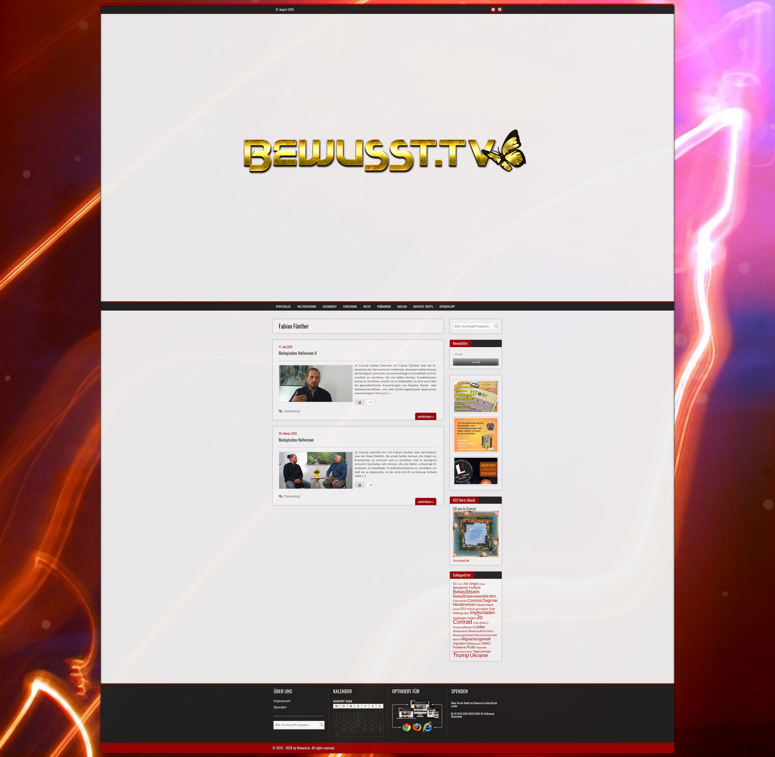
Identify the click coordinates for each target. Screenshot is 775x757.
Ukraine (479, 655)
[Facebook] (500, 9)
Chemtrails (460, 600)
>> (426, 416)
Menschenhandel (486, 635)
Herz (466, 613)
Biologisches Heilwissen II (298, 353)
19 (351, 725)
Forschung (350, 306)
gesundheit (481, 608)
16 (379, 720)
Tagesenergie (482, 651)
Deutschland (485, 604)
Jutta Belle (479, 622)
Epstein (456, 609)
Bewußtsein (466, 592)
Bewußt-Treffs (423, 306)
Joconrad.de (461, 560)
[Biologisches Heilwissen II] (317, 385)
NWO (486, 643)
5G (455, 583)
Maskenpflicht (477, 631)
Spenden (280, 707)
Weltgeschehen (306, 306)
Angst (474, 584)
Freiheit (470, 609)
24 (336, 729)
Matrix (490, 631)
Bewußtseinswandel (470, 596)
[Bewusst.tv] (385, 151)
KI (487, 623)
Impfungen (460, 618)
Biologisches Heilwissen (296, 440)
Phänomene (384, 306)
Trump (461, 655)
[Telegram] (493, 9)
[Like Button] (360, 402)
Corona (474, 600)
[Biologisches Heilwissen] (317, 471)
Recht (367, 306)
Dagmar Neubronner (475, 602)
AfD (465, 583)
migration (459, 643)
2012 (460, 584)
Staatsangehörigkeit (462, 651)
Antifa (482, 584)
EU (463, 608)
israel (471, 618)
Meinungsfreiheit (463, 635)
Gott (492, 608)
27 (358, 729)
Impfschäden (482, 612)
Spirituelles (283, 306)
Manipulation (460, 631)
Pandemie (459, 647)
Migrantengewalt (476, 639)
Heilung (458, 613)
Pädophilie (482, 647)
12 (351, 720)
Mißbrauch (474, 643)
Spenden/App (447, 306)
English (402, 306)
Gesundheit (330, 306)
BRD (492, 596)
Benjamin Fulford (466, 588)
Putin (471, 647)
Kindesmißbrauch (463, 627)
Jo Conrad (468, 619)
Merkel (456, 639)
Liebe (479, 626)
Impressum (281, 701)
